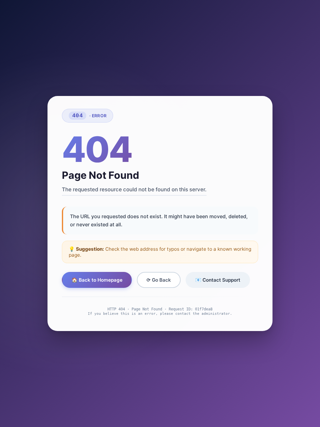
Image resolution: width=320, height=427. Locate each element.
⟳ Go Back (159, 280)
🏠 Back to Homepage (97, 280)
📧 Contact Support (217, 280)
